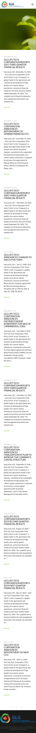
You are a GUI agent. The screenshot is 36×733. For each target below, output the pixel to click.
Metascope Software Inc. (10, 728)
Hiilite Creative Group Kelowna (22, 729)
